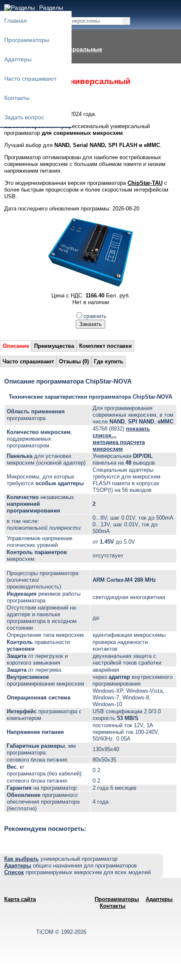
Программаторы (26, 40)
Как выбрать (21, 859)
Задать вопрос (24, 117)
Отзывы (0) (74, 361)
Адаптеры (18, 59)
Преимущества (54, 346)
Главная (15, 20)
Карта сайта (20, 899)
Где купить (108, 361)
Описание (16, 346)
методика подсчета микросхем (119, 445)
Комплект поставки (105, 346)
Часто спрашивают (30, 78)
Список (14, 872)
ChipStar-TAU (145, 183)
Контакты (16, 98)
